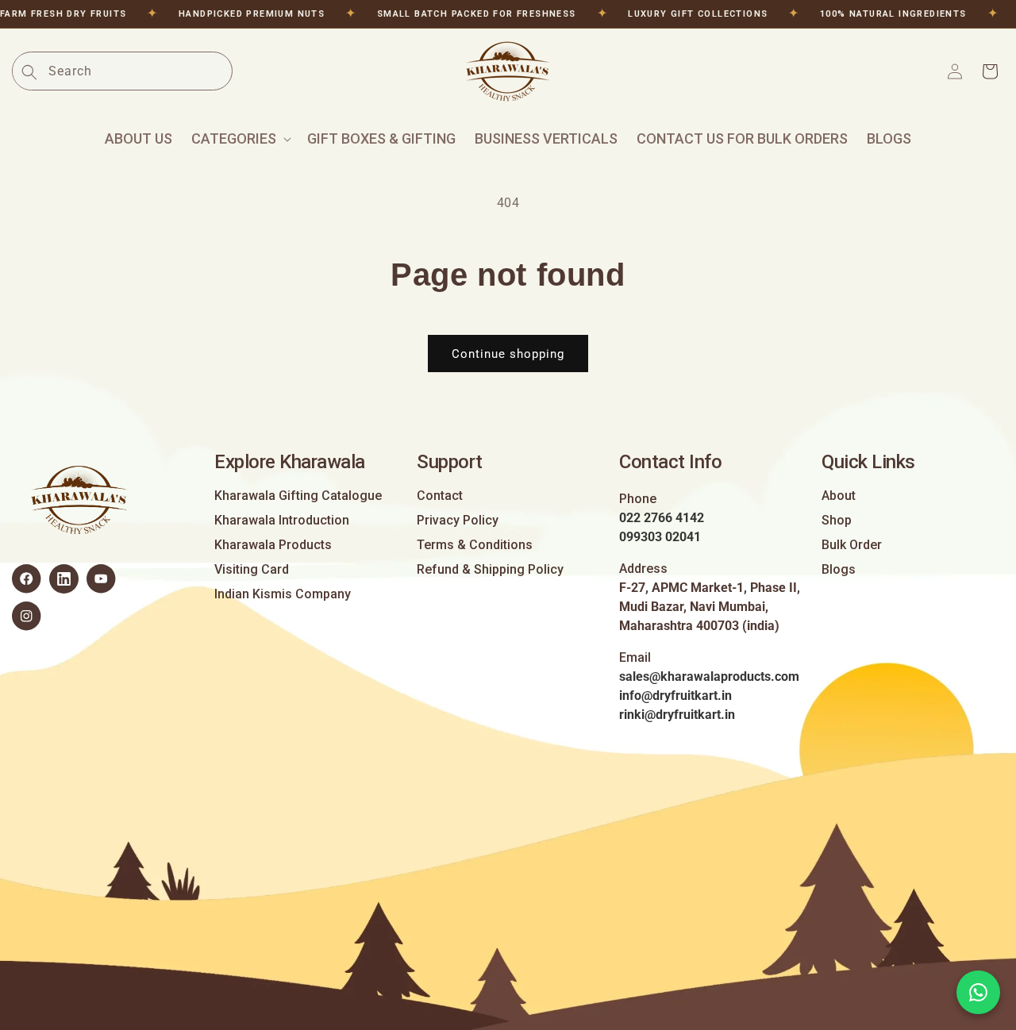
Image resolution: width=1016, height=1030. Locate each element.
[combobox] (139, 71)
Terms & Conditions (475, 545)
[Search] (29, 72)
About (839, 496)
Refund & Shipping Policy (490, 569)
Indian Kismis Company (282, 594)
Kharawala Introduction (281, 520)
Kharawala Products (273, 545)
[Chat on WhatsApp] (978, 992)
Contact (440, 496)
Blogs (839, 569)
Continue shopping (508, 354)
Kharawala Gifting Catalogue (298, 496)
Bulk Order (852, 545)
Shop (837, 520)
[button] (240, 139)
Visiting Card (251, 569)
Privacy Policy (457, 520)
